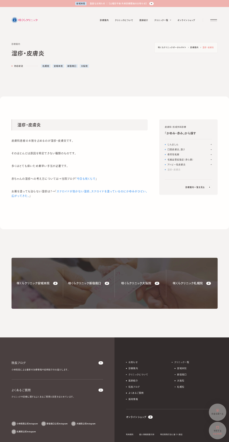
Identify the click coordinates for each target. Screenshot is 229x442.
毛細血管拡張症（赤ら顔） (180, 159)
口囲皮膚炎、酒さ (176, 149)
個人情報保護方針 (147, 434)
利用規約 (130, 434)
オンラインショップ (136, 417)
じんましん (173, 144)
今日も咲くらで (86, 178)
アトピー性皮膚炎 (176, 164)
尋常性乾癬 (173, 154)
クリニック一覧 (181, 362)
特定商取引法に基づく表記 (171, 434)
